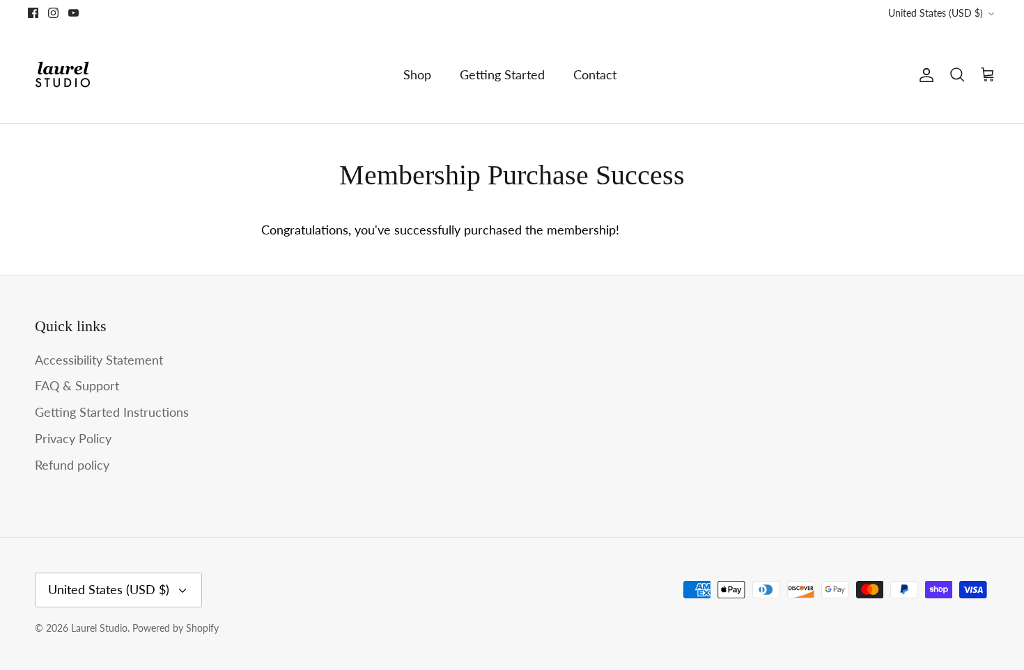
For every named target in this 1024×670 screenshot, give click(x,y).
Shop (417, 74)
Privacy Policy (73, 438)
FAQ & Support (77, 385)
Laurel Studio (99, 628)
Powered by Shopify (175, 628)
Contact (594, 74)
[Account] (924, 74)
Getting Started (502, 74)
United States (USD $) (935, 13)
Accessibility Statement (99, 359)
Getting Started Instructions (112, 412)
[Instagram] (53, 13)
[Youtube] (73, 13)
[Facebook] (33, 13)
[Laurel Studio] (63, 74)
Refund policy (72, 464)
